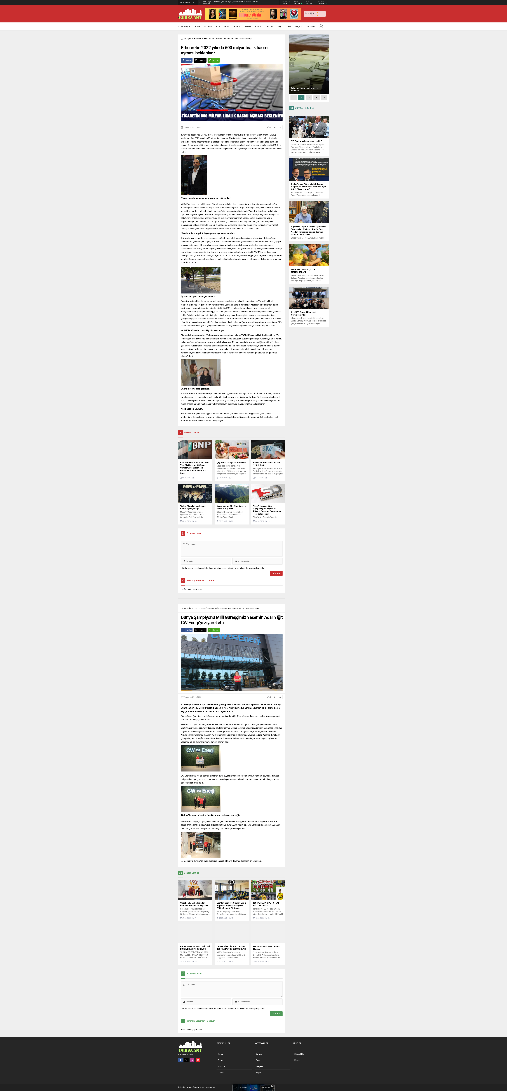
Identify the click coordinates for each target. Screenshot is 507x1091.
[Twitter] (186, 1060)
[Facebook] (180, 1060)
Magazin (259, 1066)
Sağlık (258, 1073)
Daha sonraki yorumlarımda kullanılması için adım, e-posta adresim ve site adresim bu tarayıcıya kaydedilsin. (224, 568)
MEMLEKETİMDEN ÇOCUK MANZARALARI (217, 3)
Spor (196, 608)
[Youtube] (198, 1060)
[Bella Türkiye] (253, 19)
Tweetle (202, 60)
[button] (293, 97)
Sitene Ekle (299, 1054)
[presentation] (291, 64)
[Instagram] (192, 1060)
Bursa (220, 1054)
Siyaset (259, 1054)
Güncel (221, 1073)
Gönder (216, 60)
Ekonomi (197, 38)
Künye (297, 1060)
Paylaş (189, 60)
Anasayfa (187, 38)
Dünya (220, 1060)
